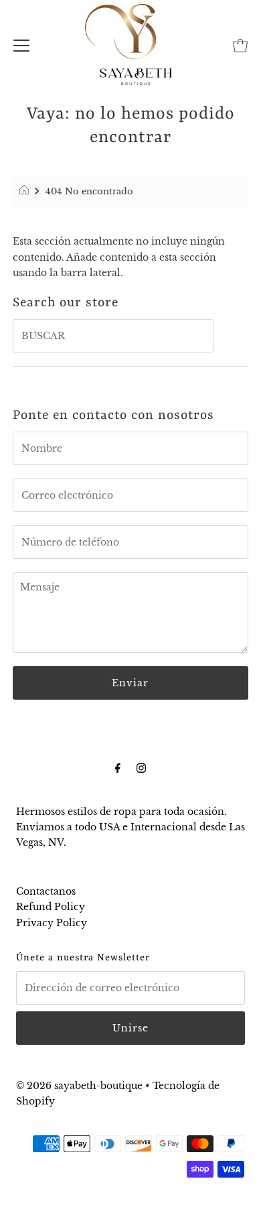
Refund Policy (50, 907)
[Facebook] (117, 767)
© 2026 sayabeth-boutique (79, 1086)
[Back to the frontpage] (25, 192)
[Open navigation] (21, 44)
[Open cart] (240, 44)
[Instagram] (141, 767)
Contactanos (46, 891)
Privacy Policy (51, 923)
